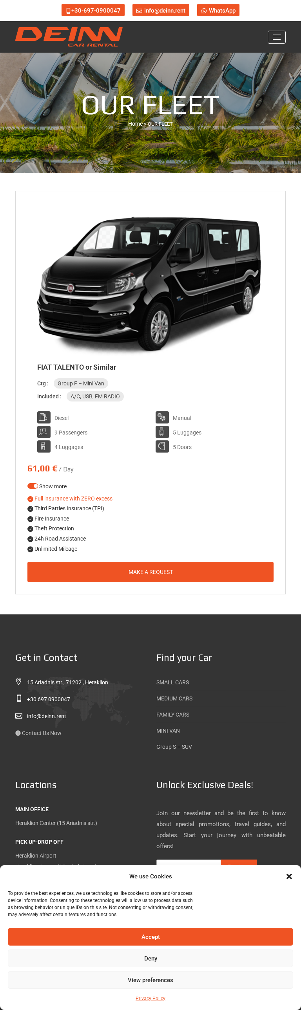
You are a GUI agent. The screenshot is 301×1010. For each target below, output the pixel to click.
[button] (289, 876)
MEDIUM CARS (174, 698)
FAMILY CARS (172, 714)
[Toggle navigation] (277, 37)
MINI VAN (168, 731)
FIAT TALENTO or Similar (76, 367)
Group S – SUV (174, 747)
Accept (150, 936)
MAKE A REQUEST (151, 572)
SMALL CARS (172, 682)
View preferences (150, 980)
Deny (150, 958)
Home (135, 124)
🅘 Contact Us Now (38, 733)
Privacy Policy (150, 998)
